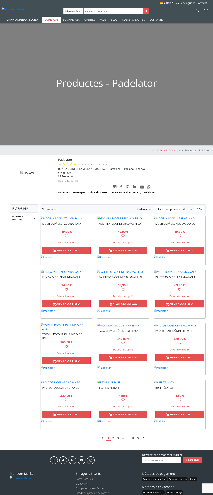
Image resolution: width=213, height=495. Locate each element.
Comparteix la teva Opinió (90, 488)
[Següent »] (143, 438)
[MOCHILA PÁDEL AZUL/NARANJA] (66, 218)
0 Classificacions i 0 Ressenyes (93, 164)
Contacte (156, 19)
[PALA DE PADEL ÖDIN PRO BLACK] (123, 325)
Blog (114, 19)
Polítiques (150, 192)
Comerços (51, 19)
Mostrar (187, 209)
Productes (64, 192)
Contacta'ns (82, 483)
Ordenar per (144, 209)
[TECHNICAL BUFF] (123, 382)
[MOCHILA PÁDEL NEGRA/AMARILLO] (123, 218)
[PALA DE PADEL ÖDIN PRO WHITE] (179, 325)
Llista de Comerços (170, 150)
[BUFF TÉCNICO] (179, 382)
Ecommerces (71, 19)
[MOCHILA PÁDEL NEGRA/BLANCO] (179, 218)
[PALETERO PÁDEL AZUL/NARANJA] (179, 272)
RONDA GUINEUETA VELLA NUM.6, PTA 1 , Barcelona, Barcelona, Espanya (101, 169)
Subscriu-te (192, 460)
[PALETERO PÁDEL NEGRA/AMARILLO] (123, 272)
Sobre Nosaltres (133, 19)
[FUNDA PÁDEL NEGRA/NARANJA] (66, 272)
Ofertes (89, 19)
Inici (153, 150)
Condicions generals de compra (92, 493)
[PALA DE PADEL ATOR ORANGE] (66, 382)
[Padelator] (66, 260)
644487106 (64, 172)
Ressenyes (79, 192)
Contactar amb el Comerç (126, 192)
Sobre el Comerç (97, 192)
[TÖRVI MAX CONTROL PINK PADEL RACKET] (66, 327)
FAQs (103, 19)
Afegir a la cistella (66, 251)
